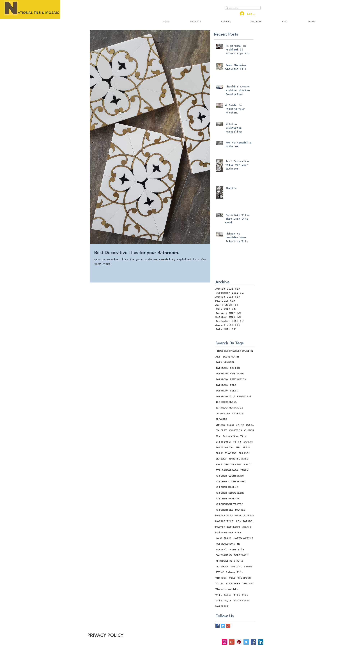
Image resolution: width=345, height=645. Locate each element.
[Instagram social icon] (224, 642)
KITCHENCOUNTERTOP (229, 504)
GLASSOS (244, 453)
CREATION (235, 430)
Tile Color (223, 595)
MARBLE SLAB (224, 515)
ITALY (244, 470)
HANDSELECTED (238, 459)
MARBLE (240, 510)
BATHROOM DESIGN (227, 368)
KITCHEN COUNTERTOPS (230, 481)
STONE (248, 566)
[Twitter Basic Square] (223, 626)
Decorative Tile (234, 436)
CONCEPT (221, 430)
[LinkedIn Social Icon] (260, 642)
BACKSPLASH (230, 357)
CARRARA (237, 413)
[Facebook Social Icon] (253, 642)
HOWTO (247, 464)
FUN (237, 447)
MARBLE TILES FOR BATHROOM (235, 521)
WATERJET (221, 606)
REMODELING (223, 561)
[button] (195, 21)
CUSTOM (249, 430)
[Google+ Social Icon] (231, 642)
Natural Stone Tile (229, 549)
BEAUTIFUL (244, 396)
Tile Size (241, 595)
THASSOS (221, 578)
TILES (219, 583)
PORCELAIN (241, 555)
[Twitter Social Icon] (246, 642)
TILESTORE (233, 583)
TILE (232, 578)
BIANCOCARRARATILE (229, 408)
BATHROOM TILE (225, 385)
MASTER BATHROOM (227, 527)
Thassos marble (226, 589)
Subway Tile (234, 572)
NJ (238, 544)
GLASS (246, 447)
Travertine (242, 600)
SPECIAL (236, 566)
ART (217, 357)
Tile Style (223, 600)
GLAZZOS (221, 459)
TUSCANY (248, 583)
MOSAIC (246, 527)
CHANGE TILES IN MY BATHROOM (235, 425)
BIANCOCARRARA (225, 402)
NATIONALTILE (243, 538)
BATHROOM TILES (226, 390)
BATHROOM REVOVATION (230, 379)
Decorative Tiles (228, 442)
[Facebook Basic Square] (217, 626)
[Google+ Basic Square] (228, 626)
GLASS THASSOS (225, 453)
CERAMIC (221, 419)
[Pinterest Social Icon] (239, 642)
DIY (217, 436)
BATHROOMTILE (225, 396)
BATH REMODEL (225, 362)
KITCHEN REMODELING (229, 493)
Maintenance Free (228, 532)
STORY (219, 572)
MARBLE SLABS (244, 515)
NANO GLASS (223, 538)
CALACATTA (222, 413)
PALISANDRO (223, 555)
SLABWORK (221, 566)
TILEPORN (244, 578)
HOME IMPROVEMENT (228, 464)
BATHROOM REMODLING (229, 373)
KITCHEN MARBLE (226, 487)
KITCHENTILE (224, 510)
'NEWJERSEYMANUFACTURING (234, 351)
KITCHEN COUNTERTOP (229, 476)
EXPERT (248, 442)
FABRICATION (224, 447)
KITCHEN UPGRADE (227, 498)
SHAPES (238, 561)
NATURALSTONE (225, 544)
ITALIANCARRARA (226, 470)
